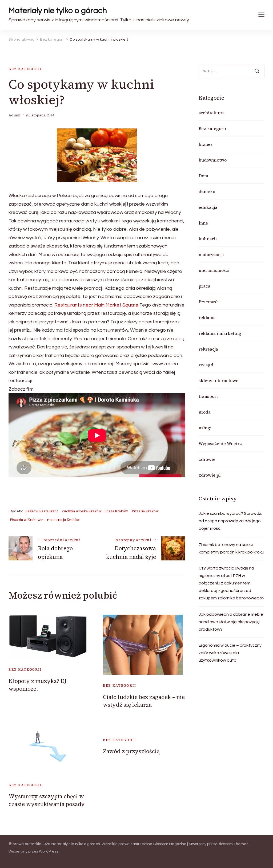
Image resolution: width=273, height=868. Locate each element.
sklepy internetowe (218, 380)
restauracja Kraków (63, 519)
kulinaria (208, 239)
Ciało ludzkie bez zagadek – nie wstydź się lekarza (144, 701)
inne (203, 223)
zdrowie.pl (209, 475)
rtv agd (206, 365)
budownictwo (213, 160)
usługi (205, 428)
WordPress (48, 851)
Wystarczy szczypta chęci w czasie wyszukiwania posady (47, 800)
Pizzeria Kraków (145, 511)
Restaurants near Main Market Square (96, 305)
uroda (205, 412)
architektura (212, 113)
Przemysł (208, 302)
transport (208, 396)
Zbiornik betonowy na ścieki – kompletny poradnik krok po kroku (231, 548)
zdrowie (207, 459)
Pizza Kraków (116, 511)
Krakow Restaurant (41, 511)
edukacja (208, 207)
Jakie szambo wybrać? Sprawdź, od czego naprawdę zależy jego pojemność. (230, 521)
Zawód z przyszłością (131, 751)
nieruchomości (214, 270)
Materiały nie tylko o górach (58, 10)
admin (15, 115)
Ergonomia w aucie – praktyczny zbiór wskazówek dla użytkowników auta (230, 652)
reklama (207, 317)
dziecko (207, 191)
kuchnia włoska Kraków (82, 511)
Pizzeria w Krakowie (26, 519)
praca (204, 286)
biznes (205, 144)
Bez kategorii (25, 69)
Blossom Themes (233, 844)
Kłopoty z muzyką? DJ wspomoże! (38, 685)
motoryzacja (211, 254)
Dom (203, 176)
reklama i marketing (220, 333)
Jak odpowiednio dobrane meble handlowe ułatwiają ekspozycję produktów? (231, 621)
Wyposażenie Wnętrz (220, 443)
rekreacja (208, 349)
